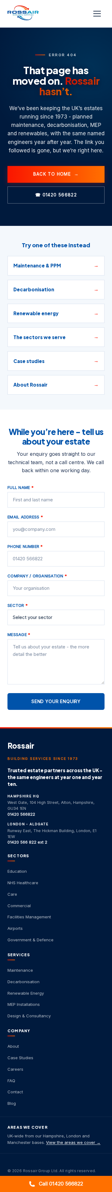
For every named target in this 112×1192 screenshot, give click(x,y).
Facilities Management (29, 916)
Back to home (56, 174)
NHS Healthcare (22, 882)
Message (18, 634)
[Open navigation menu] (98, 13)
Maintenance (20, 970)
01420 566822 (21, 814)
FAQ (11, 1080)
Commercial (19, 905)
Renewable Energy (25, 993)
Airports (15, 928)
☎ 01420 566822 (56, 194)
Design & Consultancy (29, 1015)
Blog (11, 1103)
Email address (25, 516)
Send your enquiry (56, 701)
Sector (17, 605)
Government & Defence (30, 939)
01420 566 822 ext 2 (27, 842)
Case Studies (20, 1057)
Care (12, 894)
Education (17, 871)
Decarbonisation (23, 981)
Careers (15, 1069)
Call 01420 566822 (61, 1184)
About (13, 1046)
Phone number (25, 546)
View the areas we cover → (73, 1142)
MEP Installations (23, 1004)
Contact (15, 1091)
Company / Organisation (37, 575)
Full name (20, 487)
